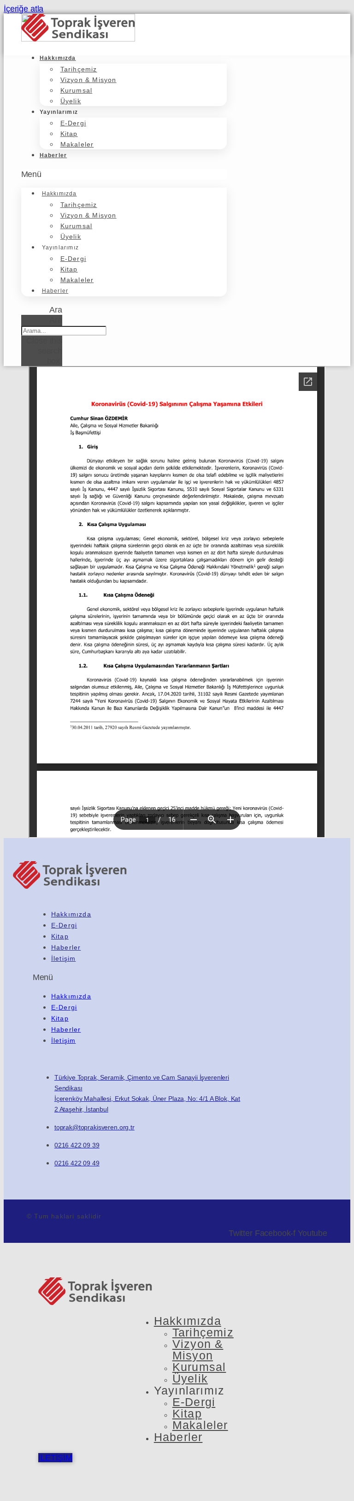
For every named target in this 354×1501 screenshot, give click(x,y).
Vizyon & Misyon (88, 79)
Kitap (69, 133)
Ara (55, 320)
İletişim (63, 958)
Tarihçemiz (78, 69)
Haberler (53, 155)
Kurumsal (76, 90)
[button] (124, 174)
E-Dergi (73, 123)
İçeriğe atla (23, 8)
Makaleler (77, 144)
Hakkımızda (58, 58)
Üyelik (70, 101)
